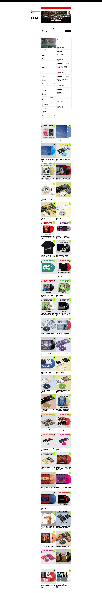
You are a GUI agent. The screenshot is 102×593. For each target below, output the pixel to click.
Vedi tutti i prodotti (66, 589)
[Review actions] (54, 49)
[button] (55, 31)
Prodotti (32, 8)
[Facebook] (33, 18)
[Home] (32, 4)
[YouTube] (37, 18)
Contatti (32, 14)
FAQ (31, 10)
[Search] (39, 7)
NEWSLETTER (32, 12)
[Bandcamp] (31, 18)
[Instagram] (35, 18)
